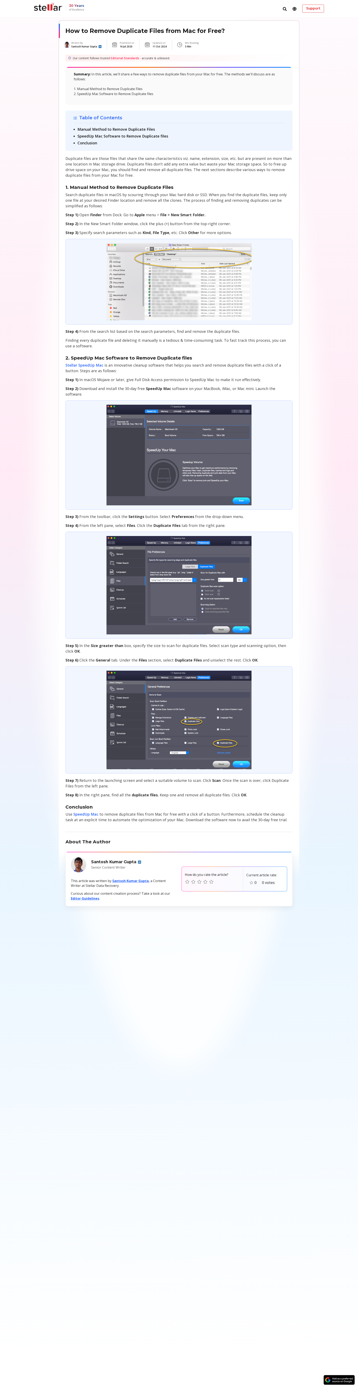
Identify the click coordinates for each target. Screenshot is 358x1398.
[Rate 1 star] (187, 881)
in (100, 46)
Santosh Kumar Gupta (130, 881)
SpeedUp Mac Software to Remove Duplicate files (122, 136)
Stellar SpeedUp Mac (84, 365)
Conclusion (87, 142)
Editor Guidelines (85, 898)
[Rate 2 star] (193, 881)
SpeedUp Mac (86, 814)
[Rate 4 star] (205, 881)
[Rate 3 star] (199, 881)
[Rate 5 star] (211, 881)
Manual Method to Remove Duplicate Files (116, 129)
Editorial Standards (125, 58)
